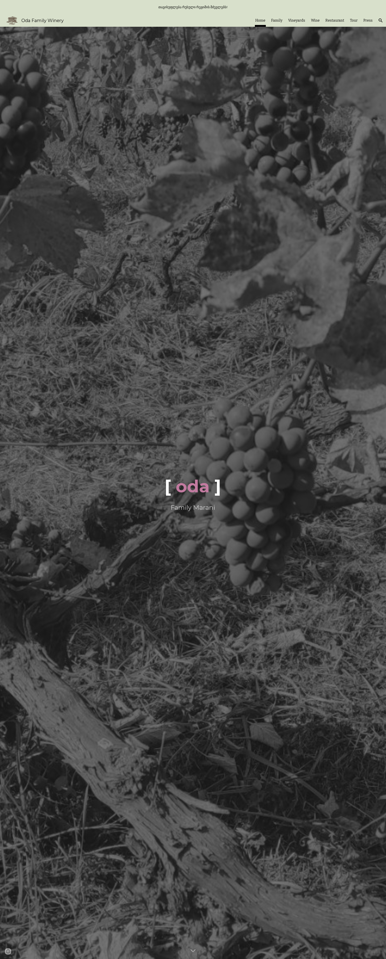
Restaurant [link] (334, 20)
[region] (193, 7)
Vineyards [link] (296, 20)
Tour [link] (354, 20)
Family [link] (276, 20)
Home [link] (260, 20)
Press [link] (368, 20)
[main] (193, 492)
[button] (380, 20)
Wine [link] (315, 20)
